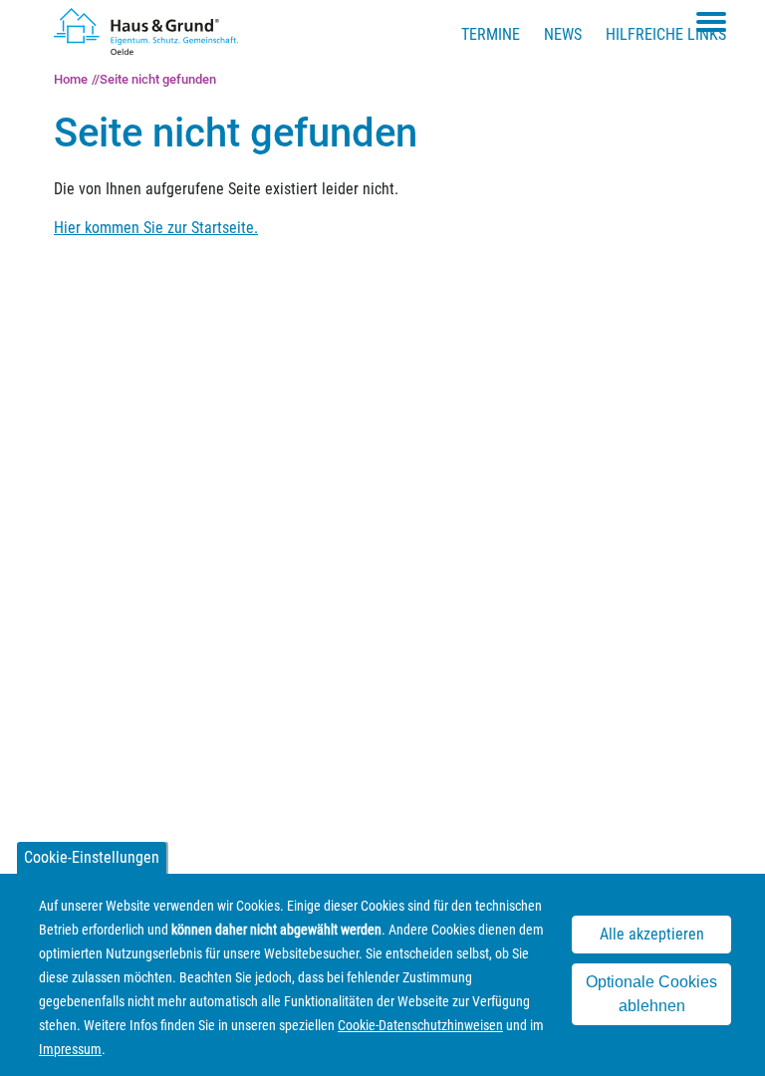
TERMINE (490, 34)
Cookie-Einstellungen (91, 857)
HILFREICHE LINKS (666, 34)
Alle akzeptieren (652, 934)
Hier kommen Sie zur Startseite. (156, 227)
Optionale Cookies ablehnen (651, 993)
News (563, 34)
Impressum (70, 1049)
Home (71, 79)
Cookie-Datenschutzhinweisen (420, 1025)
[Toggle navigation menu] (711, 22)
